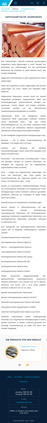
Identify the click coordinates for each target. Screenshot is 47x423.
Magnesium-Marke (28, 346)
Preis (10, 377)
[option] (23, 353)
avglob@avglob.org (24, 402)
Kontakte (23, 382)
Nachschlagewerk (32, 377)
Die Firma (18, 377)
